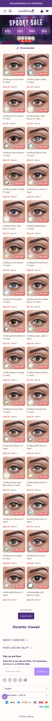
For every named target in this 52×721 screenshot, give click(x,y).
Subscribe (41, 671)
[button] (5, 11)
